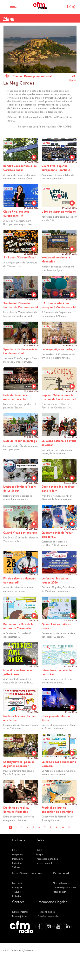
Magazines (17, 854)
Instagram (17, 887)
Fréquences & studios (47, 858)
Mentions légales (46, 911)
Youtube (16, 891)
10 (62, 827)
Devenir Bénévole (44, 862)
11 (69, 827)
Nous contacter (20, 911)
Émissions (17, 862)
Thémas (16, 867)
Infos (14, 850)
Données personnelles (48, 916)
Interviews (17, 858)
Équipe (39, 854)
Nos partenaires (61, 882)
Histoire (40, 850)
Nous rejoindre (19, 916)
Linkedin (16, 895)
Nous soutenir (60, 891)
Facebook (17, 882)
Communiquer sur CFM (64, 887)
